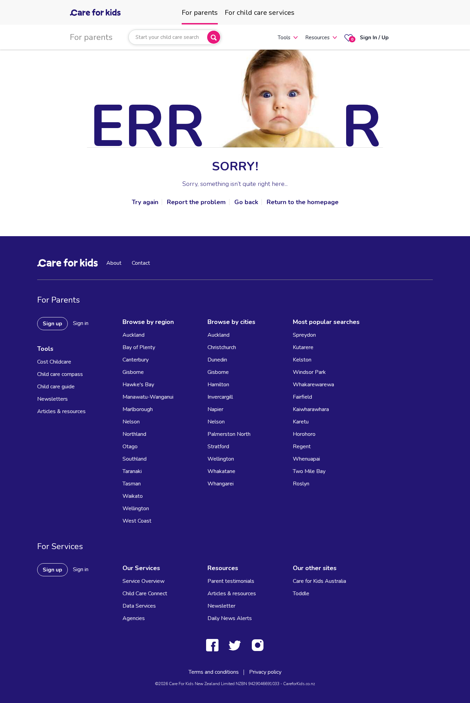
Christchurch (221, 347)
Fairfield (302, 397)
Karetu (301, 422)
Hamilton (218, 384)
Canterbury (135, 360)
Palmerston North (228, 434)
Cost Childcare (54, 362)
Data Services (139, 606)
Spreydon (304, 335)
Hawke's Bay (138, 384)
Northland (134, 434)
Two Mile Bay (309, 471)
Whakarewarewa (313, 384)
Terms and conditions (214, 672)
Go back (246, 202)
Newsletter (221, 606)
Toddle (301, 593)
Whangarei (220, 483)
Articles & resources (61, 411)
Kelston (302, 360)
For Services (60, 546)
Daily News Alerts (229, 618)
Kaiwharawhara (311, 409)
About (113, 263)
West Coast (136, 521)
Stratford (218, 446)
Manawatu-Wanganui (147, 397)
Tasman (131, 483)
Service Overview (143, 581)
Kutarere (303, 347)
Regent (302, 446)
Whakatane (221, 471)
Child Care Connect (144, 593)
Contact (141, 263)
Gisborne (133, 372)
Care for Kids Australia (319, 581)
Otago (130, 446)
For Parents (58, 299)
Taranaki (132, 471)
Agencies (133, 618)
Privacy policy (265, 672)
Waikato (132, 496)
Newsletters (52, 399)
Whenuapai (306, 459)
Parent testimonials (230, 581)
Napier (215, 409)
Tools (284, 37)
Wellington (135, 508)
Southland (134, 459)
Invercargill (220, 397)
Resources (317, 37)
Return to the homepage (303, 202)
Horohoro (304, 434)
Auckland (133, 335)
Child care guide (56, 386)
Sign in (80, 323)
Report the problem (196, 202)
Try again (145, 202)
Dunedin (217, 360)
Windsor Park (309, 372)
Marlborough (137, 409)
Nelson (131, 422)
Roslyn (301, 483)
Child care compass (60, 374)
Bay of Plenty (138, 347)
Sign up (52, 323)
